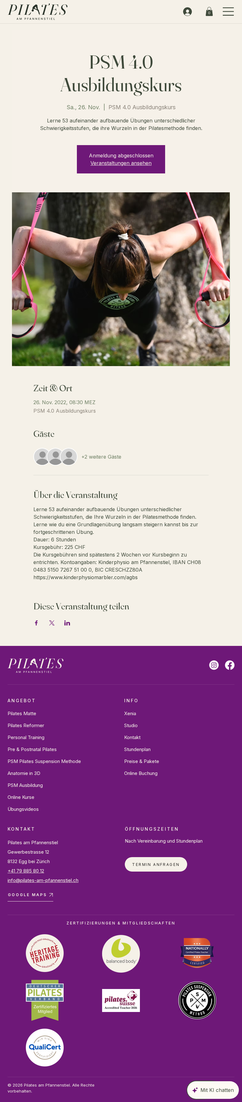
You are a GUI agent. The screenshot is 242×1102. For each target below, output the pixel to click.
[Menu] (228, 11)
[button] (209, 11)
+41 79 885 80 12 (26, 871)
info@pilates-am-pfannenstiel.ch (43, 880)
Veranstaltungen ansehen (121, 163)
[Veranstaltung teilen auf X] (52, 622)
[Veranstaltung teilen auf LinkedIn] (67, 622)
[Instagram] (214, 665)
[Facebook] (229, 665)
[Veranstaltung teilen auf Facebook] (36, 622)
